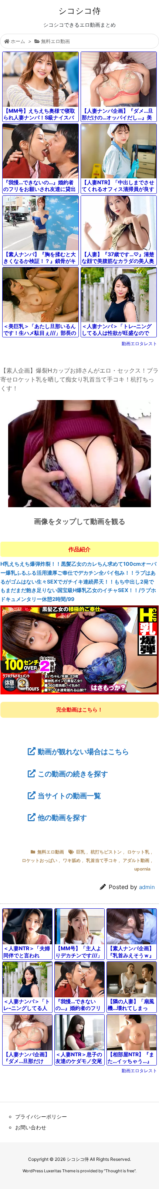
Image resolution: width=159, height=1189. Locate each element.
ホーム (18, 41)
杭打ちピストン (106, 852)
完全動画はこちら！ (79, 709)
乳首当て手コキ (101, 860)
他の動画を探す (62, 817)
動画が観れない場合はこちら (83, 751)
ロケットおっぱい (39, 860)
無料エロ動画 (55, 41)
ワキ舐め (72, 860)
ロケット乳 (138, 852)
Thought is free (119, 1170)
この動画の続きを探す (73, 773)
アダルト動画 (136, 860)
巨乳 (80, 852)
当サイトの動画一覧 (69, 795)
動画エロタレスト (139, 343)
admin (147, 887)
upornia (142, 869)
